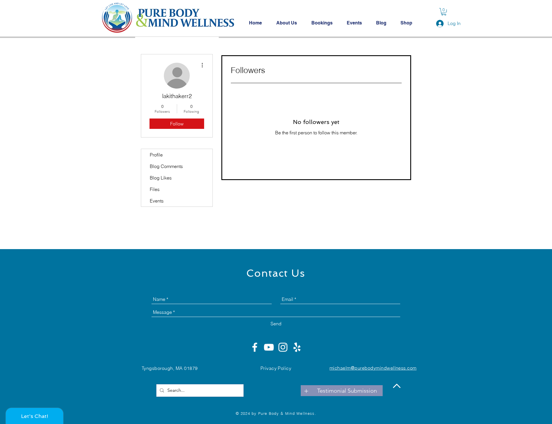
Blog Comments (166, 166)
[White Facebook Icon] (255, 347)
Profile (156, 155)
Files (155, 189)
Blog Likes (161, 178)
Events (157, 201)
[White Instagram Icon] (283, 347)
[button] (443, 12)
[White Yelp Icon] (297, 347)
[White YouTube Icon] (269, 347)
